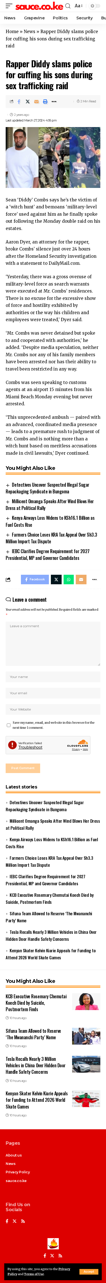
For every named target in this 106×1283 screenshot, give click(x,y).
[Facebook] (7, 1221)
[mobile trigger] (10, 6)
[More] (54, 101)
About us (13, 1155)
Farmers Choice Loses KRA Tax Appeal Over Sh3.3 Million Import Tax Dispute (51, 538)
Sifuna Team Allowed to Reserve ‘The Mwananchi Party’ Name (33, 1034)
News (29, 31)
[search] (68, 6)
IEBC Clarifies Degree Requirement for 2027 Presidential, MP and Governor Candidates (48, 554)
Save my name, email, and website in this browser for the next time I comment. (54, 725)
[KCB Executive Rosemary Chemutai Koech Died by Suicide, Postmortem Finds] (86, 1001)
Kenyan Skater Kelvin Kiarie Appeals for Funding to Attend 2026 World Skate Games (37, 1100)
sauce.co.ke (16, 1181)
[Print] (45, 101)
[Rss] (23, 1221)
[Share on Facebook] (19, 101)
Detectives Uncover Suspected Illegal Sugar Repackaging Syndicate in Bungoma (47, 488)
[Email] (36, 101)
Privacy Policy (18, 1172)
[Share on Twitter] (28, 101)
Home (12, 31)
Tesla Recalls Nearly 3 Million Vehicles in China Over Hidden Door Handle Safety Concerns (36, 1065)
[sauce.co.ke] (39, 6)
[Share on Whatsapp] (69, 579)
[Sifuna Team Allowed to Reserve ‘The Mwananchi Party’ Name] (86, 1036)
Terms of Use (34, 1274)
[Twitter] (14, 1221)
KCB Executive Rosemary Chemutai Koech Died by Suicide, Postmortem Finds (36, 1003)
